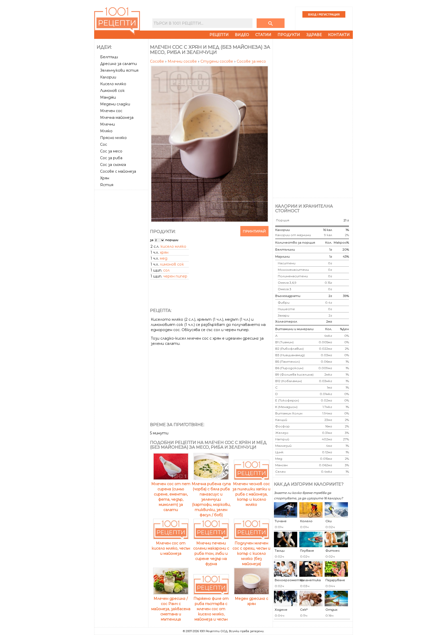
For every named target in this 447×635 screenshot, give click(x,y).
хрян (164, 252)
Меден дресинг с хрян (251, 601)
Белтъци (109, 57)
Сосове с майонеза (118, 171)
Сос (103, 144)
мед (163, 258)
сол (166, 270)
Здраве (314, 34)
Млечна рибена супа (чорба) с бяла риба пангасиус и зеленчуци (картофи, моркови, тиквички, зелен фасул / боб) (211, 499)
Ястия (106, 185)
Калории (108, 77)
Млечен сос (111, 110)
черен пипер (175, 276)
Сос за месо (111, 151)
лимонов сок (172, 264)
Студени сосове (217, 61)
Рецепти (219, 34)
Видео (242, 34)
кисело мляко (173, 246)
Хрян (104, 178)
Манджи (108, 97)
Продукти (289, 34)
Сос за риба (111, 158)
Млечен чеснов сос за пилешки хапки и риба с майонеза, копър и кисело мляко (251, 494)
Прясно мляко (113, 137)
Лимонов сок (112, 90)
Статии (263, 34)
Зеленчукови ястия (119, 70)
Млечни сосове (183, 61)
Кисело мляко (113, 84)
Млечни (107, 124)
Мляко (106, 131)
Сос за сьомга (113, 164)
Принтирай (254, 231)
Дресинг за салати (118, 63)
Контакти (339, 34)
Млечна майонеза (116, 117)
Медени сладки (115, 104)
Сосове (157, 61)
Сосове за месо (251, 61)
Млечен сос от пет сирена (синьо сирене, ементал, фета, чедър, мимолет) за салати (170, 496)
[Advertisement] (122, 269)
